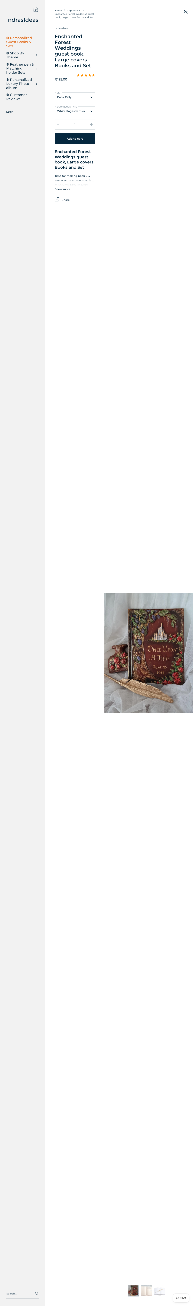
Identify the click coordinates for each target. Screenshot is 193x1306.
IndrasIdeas (22, 19)
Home (58, 10)
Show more (62, 189)
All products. (74, 10)
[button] (86, 75)
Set (59, 92)
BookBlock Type (67, 106)
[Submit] (37, 1293)
